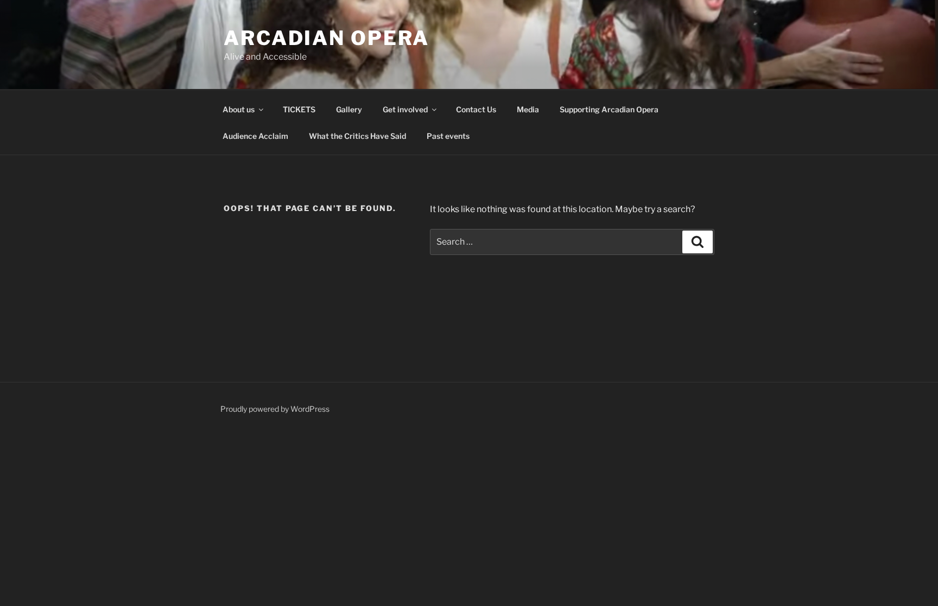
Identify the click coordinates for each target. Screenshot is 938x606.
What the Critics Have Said (357, 136)
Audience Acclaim (255, 136)
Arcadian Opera (326, 38)
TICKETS (299, 109)
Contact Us (476, 109)
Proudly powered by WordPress (274, 408)
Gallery (349, 109)
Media (528, 109)
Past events (448, 136)
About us (239, 109)
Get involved (405, 109)
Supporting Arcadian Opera (609, 109)
